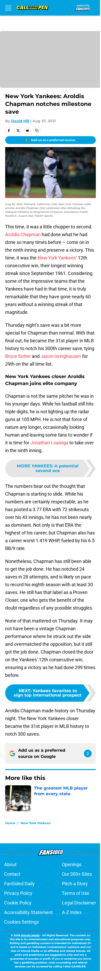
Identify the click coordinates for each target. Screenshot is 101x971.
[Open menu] (8, 8)
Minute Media (30, 935)
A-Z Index (72, 912)
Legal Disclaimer (79, 902)
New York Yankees (57, 257)
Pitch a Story (75, 883)
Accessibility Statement (28, 912)
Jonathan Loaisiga (49, 442)
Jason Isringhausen (61, 356)
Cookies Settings (21, 922)
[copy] (36, 130)
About (10, 864)
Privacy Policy (18, 893)
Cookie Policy (18, 902)
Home (10, 823)
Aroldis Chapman (23, 234)
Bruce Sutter (18, 356)
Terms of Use (75, 893)
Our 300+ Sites (77, 874)
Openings (71, 864)
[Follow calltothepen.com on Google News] (88, 753)
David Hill (20, 121)
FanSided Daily (19, 883)
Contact (12, 874)
